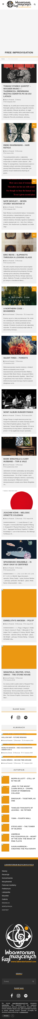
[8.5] (5, 793)
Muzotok (5, 896)
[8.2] (19, 141)
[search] (33, 981)
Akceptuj (6, 1015)
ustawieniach (24, 1012)
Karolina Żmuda (7, 753)
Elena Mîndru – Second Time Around (16, 760)
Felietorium (6, 889)
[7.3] (19, 305)
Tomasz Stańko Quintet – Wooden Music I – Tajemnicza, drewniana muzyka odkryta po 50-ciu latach (17, 91)
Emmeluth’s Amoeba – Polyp (18, 620)
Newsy (19, 99)
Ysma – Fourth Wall (21, 818)
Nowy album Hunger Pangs (18, 412)
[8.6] (19, 197)
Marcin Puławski (9, 99)
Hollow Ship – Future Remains (14, 737)
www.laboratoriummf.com (20, 1003)
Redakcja (6, 903)
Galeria (5, 899)
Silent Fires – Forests (15, 358)
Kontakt (5, 910)
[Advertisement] (19, 29)
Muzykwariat (7, 882)
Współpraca (7, 906)
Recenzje (19, 151)
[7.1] (16, 756)
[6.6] (19, 744)
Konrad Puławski (9, 314)
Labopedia (6, 892)
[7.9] (19, 354)
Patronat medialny (9, 885)
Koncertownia (7, 878)
